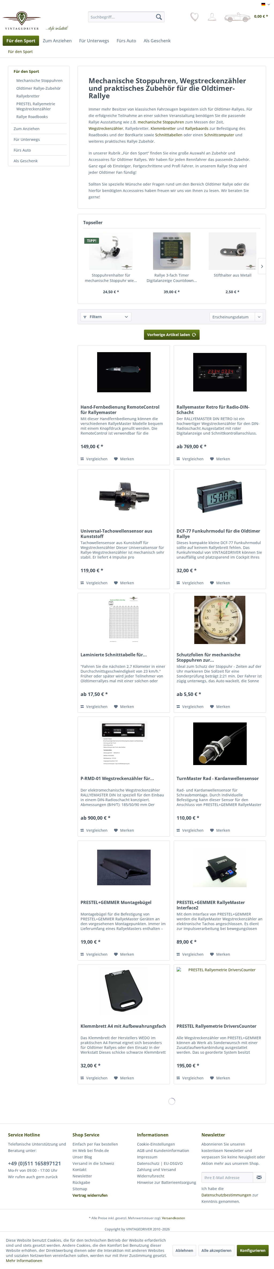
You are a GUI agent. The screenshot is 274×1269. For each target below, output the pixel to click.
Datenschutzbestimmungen (226, 1195)
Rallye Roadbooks (32, 116)
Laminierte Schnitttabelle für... (114, 655)
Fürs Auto (22, 150)
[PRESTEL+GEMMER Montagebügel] (124, 868)
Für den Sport (26, 71)
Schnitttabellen (168, 134)
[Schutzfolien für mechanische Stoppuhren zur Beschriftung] (220, 620)
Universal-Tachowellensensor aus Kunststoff (116, 533)
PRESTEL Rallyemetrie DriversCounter (216, 1026)
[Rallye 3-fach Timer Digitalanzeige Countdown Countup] (171, 251)
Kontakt (79, 1169)
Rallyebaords (196, 128)
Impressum (147, 1156)
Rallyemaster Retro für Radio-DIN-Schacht (213, 409)
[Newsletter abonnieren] (259, 1177)
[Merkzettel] (194, 17)
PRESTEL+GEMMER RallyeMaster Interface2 (211, 905)
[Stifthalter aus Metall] (232, 251)
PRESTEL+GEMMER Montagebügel (116, 902)
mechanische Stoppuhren (161, 122)
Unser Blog (82, 1156)
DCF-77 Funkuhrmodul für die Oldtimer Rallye (218, 533)
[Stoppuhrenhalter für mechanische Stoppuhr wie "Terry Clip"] (111, 251)
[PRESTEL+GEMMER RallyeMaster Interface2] (220, 868)
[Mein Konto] (211, 17)
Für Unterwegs (27, 139)
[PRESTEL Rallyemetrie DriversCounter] (220, 991)
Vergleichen (96, 458)
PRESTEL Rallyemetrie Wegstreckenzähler (35, 106)
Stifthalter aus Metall (233, 275)
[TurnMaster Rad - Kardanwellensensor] (220, 744)
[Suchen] (159, 17)
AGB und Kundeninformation (163, 1150)
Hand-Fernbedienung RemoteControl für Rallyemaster (120, 409)
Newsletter (82, 1175)
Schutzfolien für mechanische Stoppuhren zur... (208, 657)
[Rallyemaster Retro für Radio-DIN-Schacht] (220, 372)
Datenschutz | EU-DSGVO (160, 1163)
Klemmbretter (163, 128)
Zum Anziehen (27, 128)
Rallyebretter (28, 96)
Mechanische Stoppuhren (39, 80)
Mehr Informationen (24, 1260)
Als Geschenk (26, 160)
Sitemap (80, 1188)
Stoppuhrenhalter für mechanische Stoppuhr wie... (111, 278)
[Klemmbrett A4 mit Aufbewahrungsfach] (124, 991)
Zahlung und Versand (156, 1169)
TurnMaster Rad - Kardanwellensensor (218, 778)
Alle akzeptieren (216, 1250)
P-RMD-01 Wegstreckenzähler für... (117, 778)
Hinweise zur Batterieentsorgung (166, 1182)
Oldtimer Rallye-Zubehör (38, 88)
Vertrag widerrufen (90, 1195)
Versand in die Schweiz (93, 1163)
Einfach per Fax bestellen (95, 1144)
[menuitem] (126, 17)
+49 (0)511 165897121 (34, 1163)
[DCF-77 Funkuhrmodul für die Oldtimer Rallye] (220, 496)
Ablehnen (184, 1250)
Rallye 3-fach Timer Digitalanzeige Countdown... (172, 278)
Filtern (95, 316)
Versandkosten (173, 1218)
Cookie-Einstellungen (156, 1144)
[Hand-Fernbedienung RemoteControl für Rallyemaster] (124, 372)
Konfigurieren (252, 1250)
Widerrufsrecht (150, 1175)
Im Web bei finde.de (91, 1150)
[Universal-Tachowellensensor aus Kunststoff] (124, 496)
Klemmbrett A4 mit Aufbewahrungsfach (123, 1026)
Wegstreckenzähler (106, 128)
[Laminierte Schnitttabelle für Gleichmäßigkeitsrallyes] (124, 620)
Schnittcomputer (219, 134)
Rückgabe (81, 1182)
